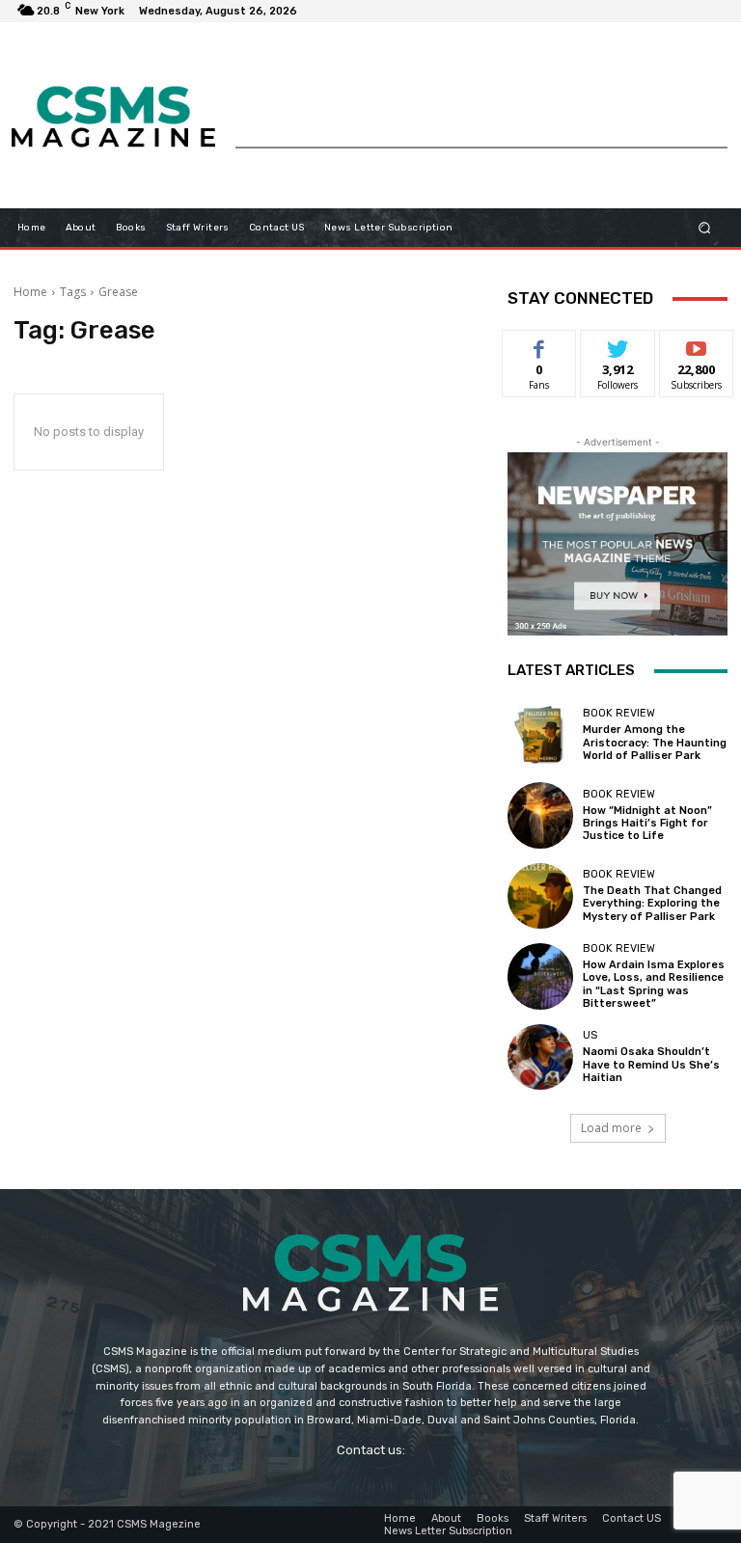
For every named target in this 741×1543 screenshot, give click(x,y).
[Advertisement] (481, 103)
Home (30, 292)
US (590, 1035)
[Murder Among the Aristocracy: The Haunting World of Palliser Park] (540, 735)
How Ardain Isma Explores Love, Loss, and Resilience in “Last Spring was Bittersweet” (654, 984)
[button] (705, 227)
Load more (611, 1128)
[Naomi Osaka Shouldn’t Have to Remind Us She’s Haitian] (540, 1057)
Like (540, 345)
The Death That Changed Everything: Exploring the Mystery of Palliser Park (652, 903)
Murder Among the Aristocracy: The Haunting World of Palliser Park (655, 742)
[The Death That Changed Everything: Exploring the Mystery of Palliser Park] (540, 896)
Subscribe (697, 345)
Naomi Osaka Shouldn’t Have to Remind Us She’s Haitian (651, 1064)
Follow (618, 345)
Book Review (619, 713)
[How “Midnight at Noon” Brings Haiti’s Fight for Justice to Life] (540, 815)
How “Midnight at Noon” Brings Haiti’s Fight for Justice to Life (647, 823)
